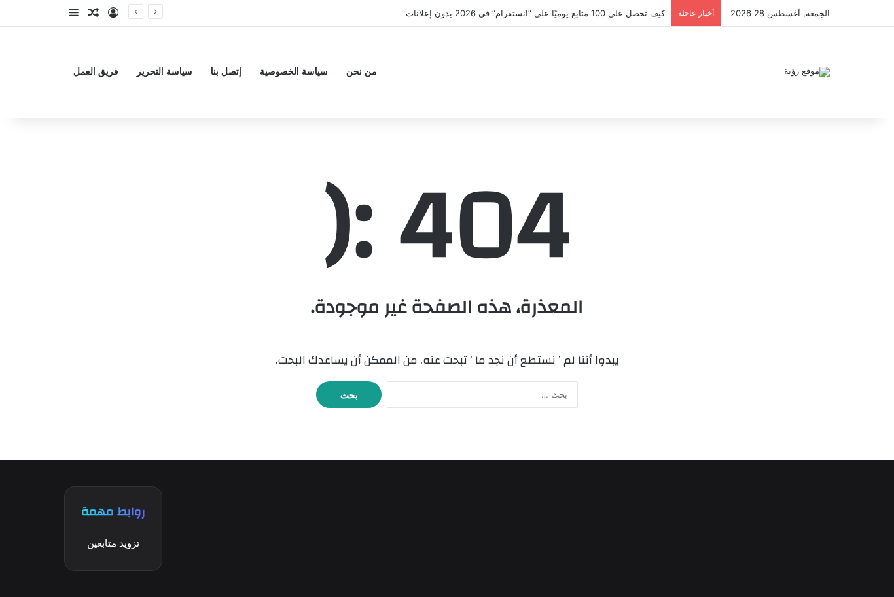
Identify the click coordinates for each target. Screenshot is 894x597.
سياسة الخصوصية (294, 72)
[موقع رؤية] (807, 72)
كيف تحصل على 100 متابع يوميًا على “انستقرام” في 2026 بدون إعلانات (535, 13)
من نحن (361, 72)
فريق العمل (95, 72)
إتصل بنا (226, 72)
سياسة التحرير (164, 72)
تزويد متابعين (113, 543)
